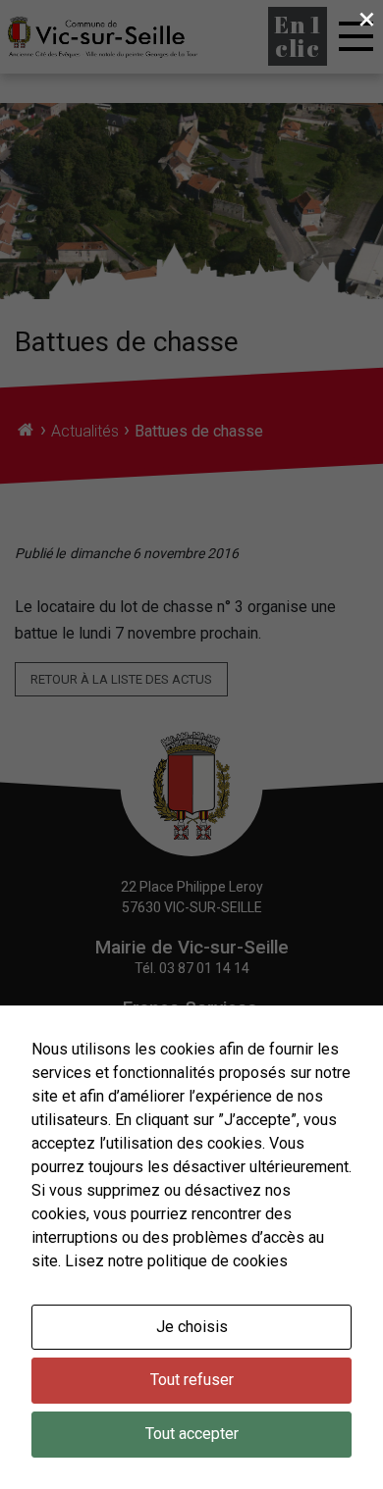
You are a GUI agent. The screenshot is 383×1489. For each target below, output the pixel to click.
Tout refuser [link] (192, 1379)
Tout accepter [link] (192, 1433)
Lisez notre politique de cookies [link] (176, 1261)
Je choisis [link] (192, 1326)
